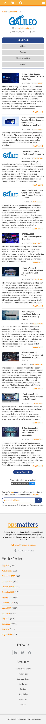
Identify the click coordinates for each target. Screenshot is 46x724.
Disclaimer (23, 684)
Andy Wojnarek (38, 323)
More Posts (21, 472)
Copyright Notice (23, 679)
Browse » (35, 495)
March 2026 (6, 608)
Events (23, 52)
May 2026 (5, 619)
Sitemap (23, 704)
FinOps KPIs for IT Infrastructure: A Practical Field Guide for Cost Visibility (32, 271)
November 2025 (8, 587)
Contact (23, 689)
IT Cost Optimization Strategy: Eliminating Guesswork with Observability (30, 431)
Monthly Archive (23, 58)
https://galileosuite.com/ (24, 28)
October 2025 (7, 581)
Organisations (12, 11)
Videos (23, 46)
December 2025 (8, 592)
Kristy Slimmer (38, 158)
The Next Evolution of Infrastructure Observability (32, 153)
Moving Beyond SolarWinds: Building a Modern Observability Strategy (30, 315)
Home (4, 11)
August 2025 (7, 571)
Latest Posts (23, 40)
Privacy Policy (23, 674)
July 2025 (5, 566)
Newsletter (23, 699)
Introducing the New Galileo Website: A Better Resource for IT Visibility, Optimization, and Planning (32, 121)
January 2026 (7, 597)
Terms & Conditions (23, 669)
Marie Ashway (38, 83)
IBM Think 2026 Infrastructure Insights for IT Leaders (32, 236)
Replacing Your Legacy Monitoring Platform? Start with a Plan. (32, 76)
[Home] (23, 524)
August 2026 (7, 635)
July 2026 (5, 629)
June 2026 (6, 624)
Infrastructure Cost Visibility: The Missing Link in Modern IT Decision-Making (32, 356)
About (22, 64)
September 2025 (8, 576)
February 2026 (7, 603)
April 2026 (6, 613)
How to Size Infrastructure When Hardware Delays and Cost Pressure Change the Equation (32, 194)
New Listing (23, 694)
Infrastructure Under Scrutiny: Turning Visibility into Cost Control (32, 396)
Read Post (36, 112)
